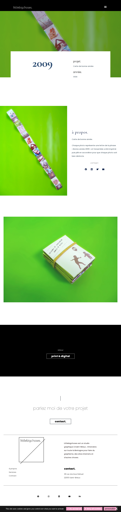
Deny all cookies (93, 509)
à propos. (13, 468)
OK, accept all (75, 509)
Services (12, 472)
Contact (12, 475)
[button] (105, 7)
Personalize (110, 509)
